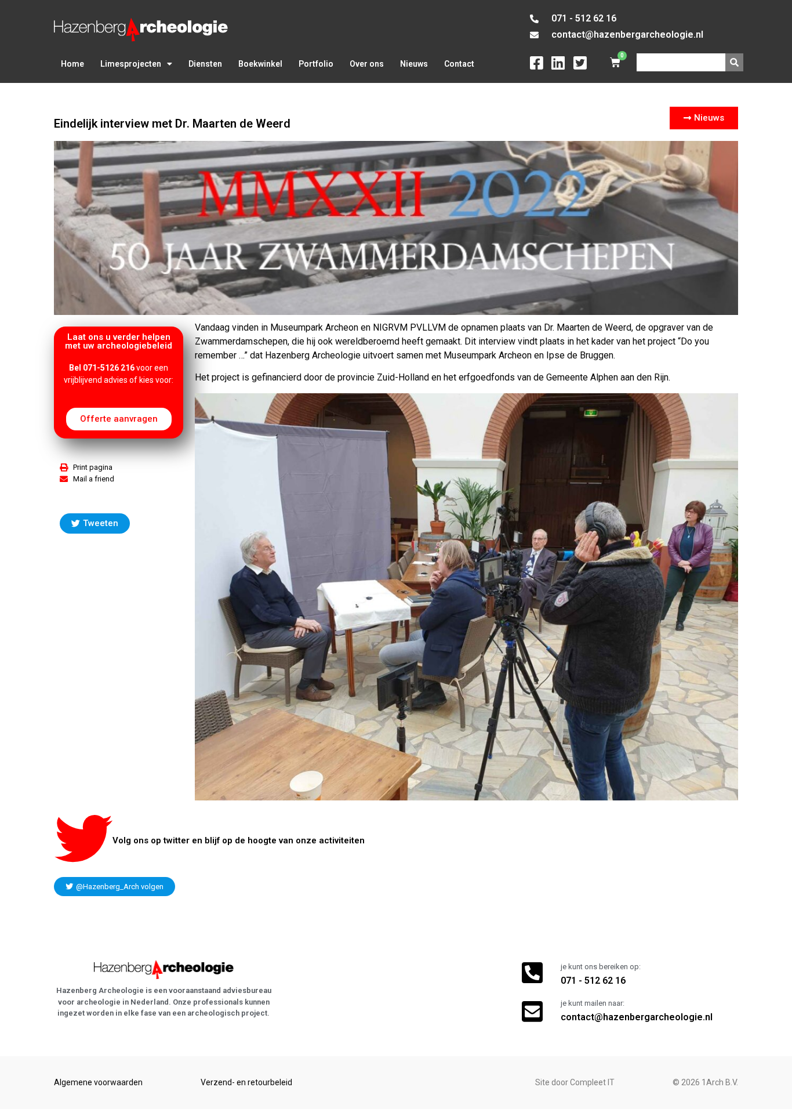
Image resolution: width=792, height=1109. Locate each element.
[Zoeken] (734, 62)
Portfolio (316, 63)
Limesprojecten (130, 63)
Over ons (367, 63)
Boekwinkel (260, 63)
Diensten (205, 63)
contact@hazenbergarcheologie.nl (637, 1017)
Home (72, 63)
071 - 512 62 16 (593, 980)
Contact (459, 63)
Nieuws (414, 63)
